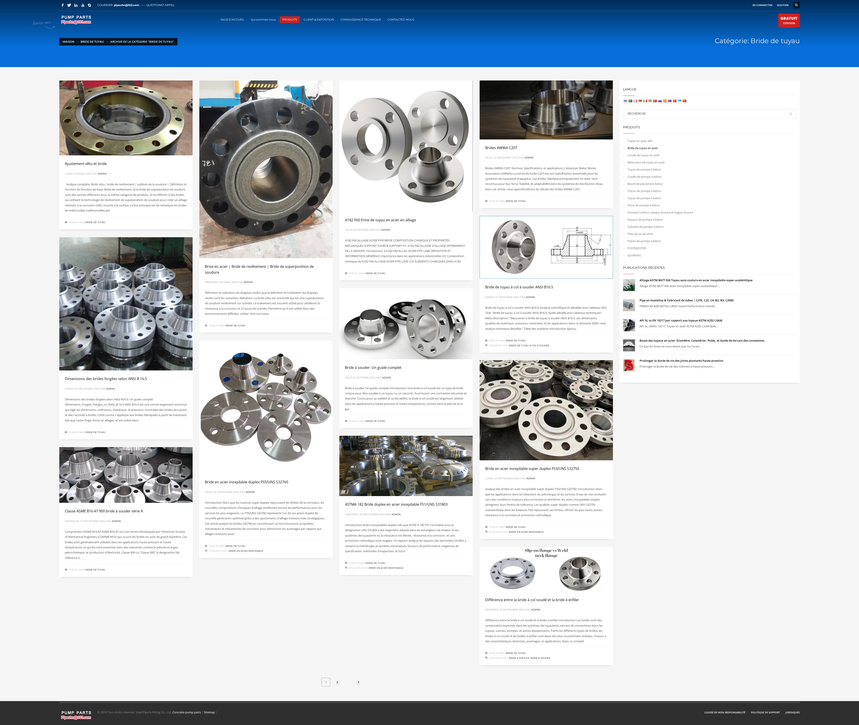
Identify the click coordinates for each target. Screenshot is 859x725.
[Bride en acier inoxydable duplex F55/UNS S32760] (266, 407)
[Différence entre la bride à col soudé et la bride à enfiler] (546, 569)
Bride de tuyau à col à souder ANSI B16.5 (519, 287)
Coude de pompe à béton (644, 177)
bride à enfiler (519, 658)
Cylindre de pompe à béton (645, 227)
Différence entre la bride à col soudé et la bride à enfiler (532, 599)
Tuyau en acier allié (640, 141)
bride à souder (540, 658)
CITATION (788, 20)
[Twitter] (69, 5)
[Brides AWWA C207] (546, 110)
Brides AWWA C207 (501, 147)
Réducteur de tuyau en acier (646, 162)
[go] (790, 114)
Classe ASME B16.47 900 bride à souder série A (104, 511)
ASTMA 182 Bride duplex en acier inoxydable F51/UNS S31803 (396, 504)
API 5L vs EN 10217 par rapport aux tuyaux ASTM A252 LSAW (681, 320)
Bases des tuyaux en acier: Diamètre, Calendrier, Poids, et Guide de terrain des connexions (702, 340)
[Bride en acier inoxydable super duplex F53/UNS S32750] (546, 410)
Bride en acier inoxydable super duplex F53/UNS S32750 (532, 468)
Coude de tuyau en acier (643, 155)
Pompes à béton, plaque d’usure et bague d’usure (660, 212)
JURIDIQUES (792, 712)
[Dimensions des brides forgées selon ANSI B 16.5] (126, 303)
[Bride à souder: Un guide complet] (406, 323)
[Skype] (89, 5)
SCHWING (634, 255)
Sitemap (209, 712)
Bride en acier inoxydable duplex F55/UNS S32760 (246, 482)
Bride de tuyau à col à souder (529, 345)
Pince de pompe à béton (643, 205)
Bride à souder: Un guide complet (373, 367)
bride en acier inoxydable (246, 551)
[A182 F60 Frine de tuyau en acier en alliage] (406, 146)
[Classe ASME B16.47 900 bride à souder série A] (126, 475)
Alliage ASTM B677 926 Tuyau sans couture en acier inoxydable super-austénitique (696, 280)
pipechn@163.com (126, 5)
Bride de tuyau (95, 222)
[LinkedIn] (76, 5)
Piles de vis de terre (640, 234)
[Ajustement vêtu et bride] (126, 118)
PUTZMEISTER (636, 248)
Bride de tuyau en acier (642, 148)
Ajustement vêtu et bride (86, 163)
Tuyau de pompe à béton (644, 169)
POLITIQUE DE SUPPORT (765, 712)
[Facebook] (62, 5)
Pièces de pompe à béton (644, 241)
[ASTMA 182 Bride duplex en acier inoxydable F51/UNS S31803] (406, 466)
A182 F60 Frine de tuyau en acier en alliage (380, 220)
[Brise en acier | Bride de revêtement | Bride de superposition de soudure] (266, 169)
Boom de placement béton (645, 184)
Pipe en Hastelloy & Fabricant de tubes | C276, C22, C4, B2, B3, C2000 (687, 300)
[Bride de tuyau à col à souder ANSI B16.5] (546, 247)
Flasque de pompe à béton (645, 220)
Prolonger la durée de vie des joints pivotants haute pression (681, 361)
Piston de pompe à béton (644, 191)
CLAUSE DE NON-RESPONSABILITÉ (724, 712)
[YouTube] (82, 5)
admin (102, 173)
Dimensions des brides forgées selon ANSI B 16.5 (106, 378)
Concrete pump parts (186, 712)
